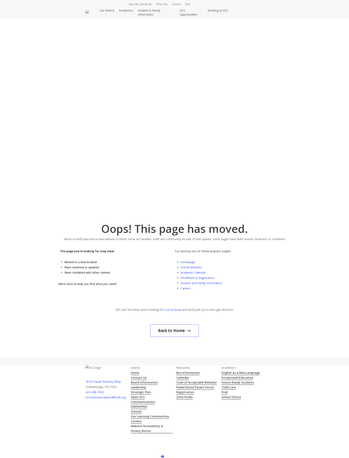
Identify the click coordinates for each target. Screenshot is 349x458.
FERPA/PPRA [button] (139, 407)
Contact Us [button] (139, 377)
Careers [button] (136, 421)
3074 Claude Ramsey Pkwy (103, 381)
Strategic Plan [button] (141, 392)
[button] (174, 331)
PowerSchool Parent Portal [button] (195, 387)
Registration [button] (185, 392)
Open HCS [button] (138, 397)
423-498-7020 (95, 392)
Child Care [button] (229, 387)
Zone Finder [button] (184, 397)
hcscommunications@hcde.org (106, 397)
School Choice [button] (231, 397)
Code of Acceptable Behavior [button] (196, 382)
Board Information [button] (144, 382)
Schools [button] (136, 411)
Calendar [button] (182, 377)
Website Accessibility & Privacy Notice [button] (147, 428)
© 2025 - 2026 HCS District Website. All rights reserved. (121, 440)
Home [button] (135, 373)
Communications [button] (143, 402)
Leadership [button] (138, 387)
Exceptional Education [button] (237, 377)
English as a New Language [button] (241, 373)
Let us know (173, 310)
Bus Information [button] (188, 373)
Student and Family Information (201, 283)
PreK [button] (225, 392)
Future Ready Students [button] (238, 382)
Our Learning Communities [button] (150, 416)
